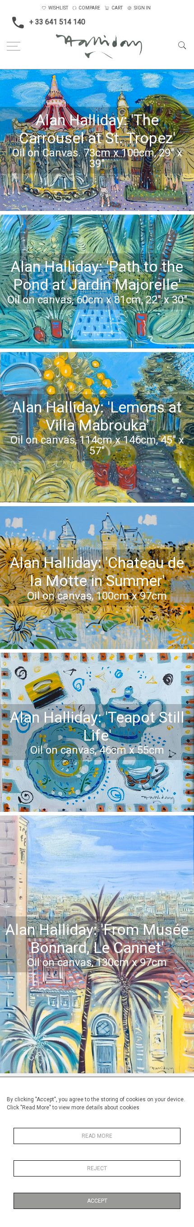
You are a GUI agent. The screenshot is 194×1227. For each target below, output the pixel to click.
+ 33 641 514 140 (57, 22)
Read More (97, 1136)
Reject (97, 1168)
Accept (97, 1201)
